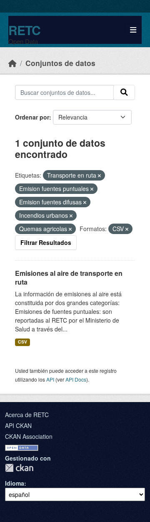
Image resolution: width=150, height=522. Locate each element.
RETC (24, 30)
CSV (22, 342)
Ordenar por (32, 117)
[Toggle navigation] (133, 30)
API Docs (75, 379)
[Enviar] (124, 92)
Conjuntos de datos (60, 63)
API (50, 379)
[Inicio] (12, 63)
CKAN (19, 467)
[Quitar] (99, 175)
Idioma (14, 483)
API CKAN (18, 425)
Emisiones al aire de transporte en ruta (68, 277)
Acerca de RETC (27, 414)
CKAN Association (28, 436)
